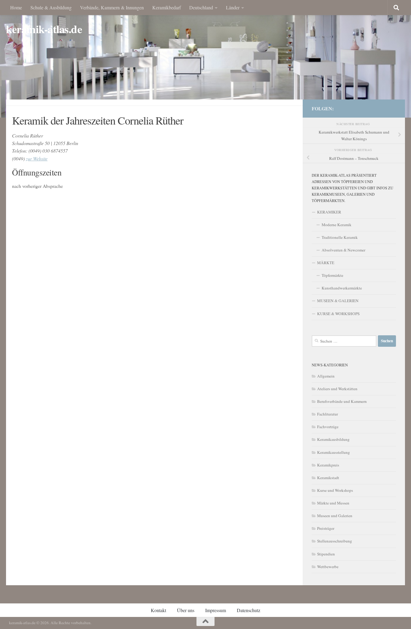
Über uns (185, 610)
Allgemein (326, 376)
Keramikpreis (328, 465)
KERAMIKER (329, 212)
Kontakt (158, 610)
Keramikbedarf (166, 7)
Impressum (215, 610)
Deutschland (201, 7)
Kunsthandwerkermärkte (342, 288)
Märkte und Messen (333, 503)
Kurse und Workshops (335, 490)
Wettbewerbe (327, 566)
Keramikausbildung (333, 439)
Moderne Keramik (336, 224)
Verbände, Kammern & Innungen (112, 7)
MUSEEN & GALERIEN (338, 300)
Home (16, 7)
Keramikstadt (328, 477)
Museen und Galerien (334, 515)
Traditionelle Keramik (340, 237)
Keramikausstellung (333, 452)
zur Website (37, 158)
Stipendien (326, 554)
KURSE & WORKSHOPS (338, 313)
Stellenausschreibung (334, 541)
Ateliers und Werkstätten (337, 388)
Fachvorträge (327, 426)
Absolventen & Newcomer (343, 250)
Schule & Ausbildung (51, 7)
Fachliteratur (327, 414)
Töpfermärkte (332, 275)
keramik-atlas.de (44, 29)
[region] (205, 59)
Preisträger (325, 528)
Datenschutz (248, 610)
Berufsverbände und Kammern (342, 401)
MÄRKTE (325, 262)
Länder (232, 7)
